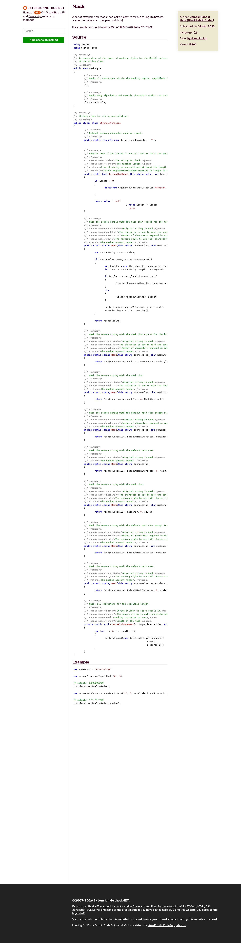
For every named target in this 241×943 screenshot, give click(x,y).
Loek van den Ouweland (130, 906)
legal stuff (78, 913)
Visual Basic (53, 12)
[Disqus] (145, 752)
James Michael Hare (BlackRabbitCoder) (197, 18)
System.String (197, 38)
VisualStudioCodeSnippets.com (167, 925)
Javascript (35, 16)
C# (43, 12)
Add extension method (44, 40)
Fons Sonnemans (161, 906)
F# (64, 12)
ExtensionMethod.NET (46, 8)
